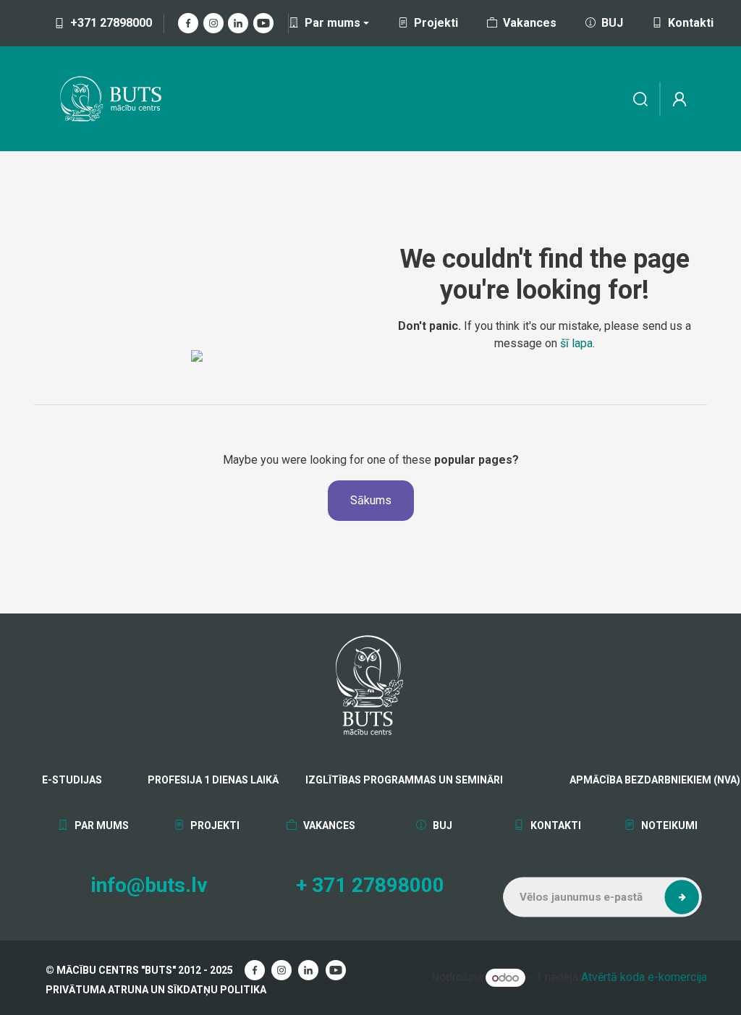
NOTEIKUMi (668, 825)
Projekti (436, 23)
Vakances (529, 23)
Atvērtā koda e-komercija (644, 978)
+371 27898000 (111, 23)
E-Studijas (72, 780)
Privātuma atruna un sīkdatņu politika (156, 989)
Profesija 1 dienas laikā (213, 780)
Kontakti (691, 23)
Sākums (370, 500)
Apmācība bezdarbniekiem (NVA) (616, 780)
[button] (681, 897)
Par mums (100, 825)
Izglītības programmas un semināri (404, 780)
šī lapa (576, 343)
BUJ (612, 23)
